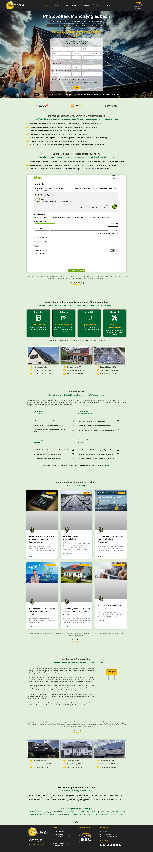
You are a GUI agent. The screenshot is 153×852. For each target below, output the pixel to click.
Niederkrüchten (38, 799)
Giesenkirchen (101, 811)
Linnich (78, 797)
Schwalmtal (72, 799)
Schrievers (74, 814)
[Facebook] (101, 845)
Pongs (120, 812)
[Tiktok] (120, 845)
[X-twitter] (114, 845)
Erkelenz (72, 795)
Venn (85, 814)
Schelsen (51, 814)
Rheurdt (53, 799)
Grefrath (94, 795)
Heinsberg (111, 795)
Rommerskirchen (62, 799)
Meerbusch (85, 797)
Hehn (65, 812)
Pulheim (47, 799)
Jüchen (30, 797)
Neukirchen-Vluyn (119, 797)
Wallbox (54, 79)
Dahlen (65, 811)
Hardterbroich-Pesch (34, 812)
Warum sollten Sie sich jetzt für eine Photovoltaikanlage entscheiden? (42, 611)
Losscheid (85, 812)
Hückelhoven (119, 795)
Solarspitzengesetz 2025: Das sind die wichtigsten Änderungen (110, 539)
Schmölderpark (66, 814)
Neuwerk (100, 812)
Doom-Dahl (82, 811)
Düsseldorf (59, 795)
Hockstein (75, 812)
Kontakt (107, 5)
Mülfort (95, 812)
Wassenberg (71, 801)
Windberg (121, 814)
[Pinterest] (107, 845)
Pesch (116, 812)
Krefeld (73, 797)
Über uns (96, 5)
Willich (84, 801)
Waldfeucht (120, 799)
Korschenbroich (65, 797)
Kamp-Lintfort (42, 797)
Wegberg (78, 801)
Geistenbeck (93, 811)
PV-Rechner (84, 5)
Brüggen (45, 795)
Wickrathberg (114, 814)
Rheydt (39, 814)
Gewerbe (58, 5)
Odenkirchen (106, 812)
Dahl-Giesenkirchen (73, 811)
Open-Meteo (76, 23)
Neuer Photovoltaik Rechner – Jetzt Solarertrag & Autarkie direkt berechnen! (41, 539)
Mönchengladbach (96, 797)
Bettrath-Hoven (41, 811)
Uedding (80, 814)
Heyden (70, 812)
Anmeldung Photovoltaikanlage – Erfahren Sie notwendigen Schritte (76, 611)
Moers (105, 797)
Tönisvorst (96, 799)
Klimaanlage (81, 79)
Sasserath (44, 814)
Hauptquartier (59, 812)
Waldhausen (90, 814)
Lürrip (90, 812)
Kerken (57, 797)
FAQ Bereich (105, 465)
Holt (80, 812)
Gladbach (108, 811)
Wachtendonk (111, 799)
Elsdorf (66, 795)
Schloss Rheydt (58, 814)
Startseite (46, 5)
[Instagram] (104, 845)
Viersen (103, 799)
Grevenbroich (102, 795)
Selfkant (79, 799)
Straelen (86, 799)
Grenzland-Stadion (116, 811)
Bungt (60, 811)
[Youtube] (117, 845)
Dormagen (52, 795)
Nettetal (110, 797)
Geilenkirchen (86, 795)
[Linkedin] (111, 845)
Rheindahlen (33, 814)
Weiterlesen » (33, 556)
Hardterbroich (51, 812)
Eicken (87, 811)
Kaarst (35, 797)
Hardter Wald (44, 812)
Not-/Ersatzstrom (63, 79)
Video (74, 5)
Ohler (112, 812)
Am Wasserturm (32, 811)
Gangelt (78, 795)
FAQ (67, 5)
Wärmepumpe (72, 79)
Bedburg (31, 795)
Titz (91, 799)
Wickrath (107, 814)
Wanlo (96, 814)
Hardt (123, 811)
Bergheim (38, 795)
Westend (102, 814)
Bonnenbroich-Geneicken (52, 811)
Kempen (51, 797)
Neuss (31, 799)
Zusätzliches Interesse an (57, 77)
